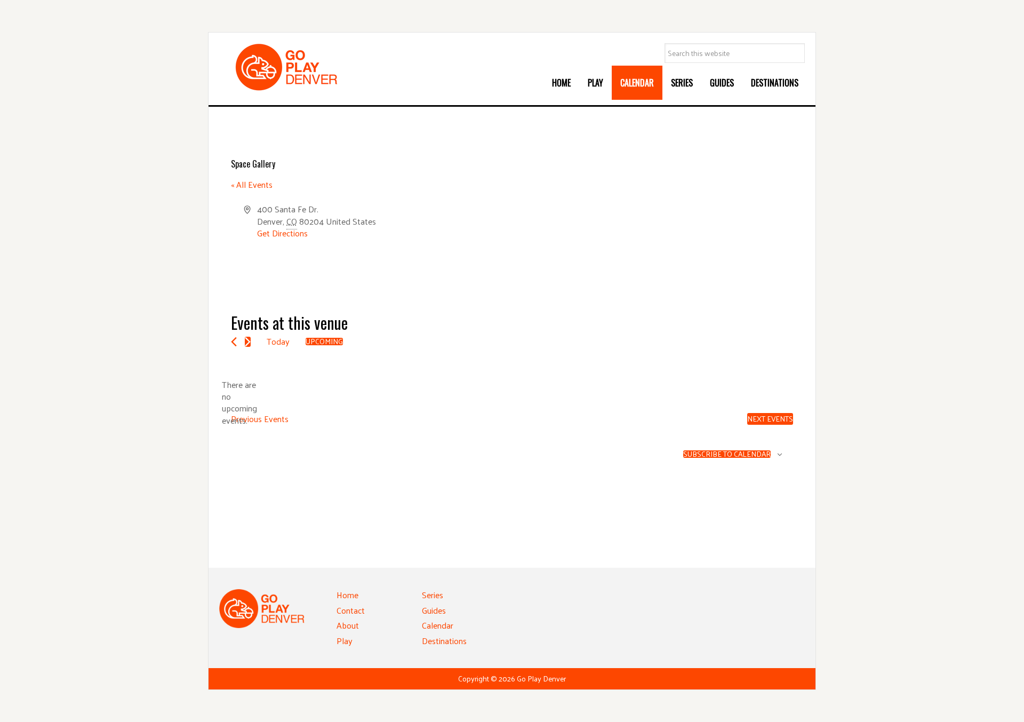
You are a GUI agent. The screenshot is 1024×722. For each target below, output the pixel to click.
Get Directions (282, 233)
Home (347, 594)
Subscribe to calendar (727, 454)
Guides (434, 610)
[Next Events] (248, 342)
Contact (351, 610)
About (348, 625)
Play (345, 640)
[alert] (239, 402)
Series (432, 594)
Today (278, 341)
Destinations (444, 640)
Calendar (437, 625)
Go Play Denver (299, 67)
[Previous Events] (234, 342)
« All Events (252, 184)
